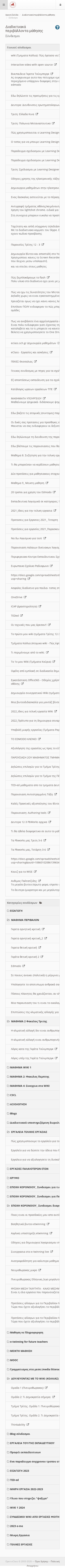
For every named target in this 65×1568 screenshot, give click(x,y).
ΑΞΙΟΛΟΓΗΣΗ (18, 1104)
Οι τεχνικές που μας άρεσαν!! (29, 625)
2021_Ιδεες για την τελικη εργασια (32, 510)
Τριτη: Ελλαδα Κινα (23, 114)
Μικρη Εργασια (20, 1535)
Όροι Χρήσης (41, 1561)
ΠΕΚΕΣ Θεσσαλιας (22, 361)
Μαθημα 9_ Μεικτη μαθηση (28, 483)
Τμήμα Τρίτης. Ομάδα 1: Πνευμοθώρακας (36, 1406)
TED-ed (14, 1480)
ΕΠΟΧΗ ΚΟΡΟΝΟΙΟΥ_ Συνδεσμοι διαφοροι (38, 1205)
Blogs (13, 1113)
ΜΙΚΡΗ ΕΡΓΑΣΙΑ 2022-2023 (26, 1489)
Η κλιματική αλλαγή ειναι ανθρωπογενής (36, 1039)
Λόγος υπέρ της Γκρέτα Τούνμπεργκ (33, 1058)
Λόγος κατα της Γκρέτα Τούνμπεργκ (33, 1049)
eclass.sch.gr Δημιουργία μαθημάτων (34, 343)
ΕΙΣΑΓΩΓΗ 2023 (19, 1470)
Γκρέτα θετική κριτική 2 (26, 956)
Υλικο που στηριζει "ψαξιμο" (29, 1498)
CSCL (13, 1095)
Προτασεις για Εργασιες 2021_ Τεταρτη (35, 520)
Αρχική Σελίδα (11, 15)
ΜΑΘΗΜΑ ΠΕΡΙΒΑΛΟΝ (25, 920)
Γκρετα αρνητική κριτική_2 (27, 938)
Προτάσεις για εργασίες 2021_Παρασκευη (36, 529)
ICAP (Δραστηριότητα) (25, 606)
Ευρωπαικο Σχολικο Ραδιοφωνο (30, 566)
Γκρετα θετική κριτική (24, 947)
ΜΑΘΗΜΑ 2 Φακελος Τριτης (29, 1021)
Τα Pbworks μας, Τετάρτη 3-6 (29, 849)
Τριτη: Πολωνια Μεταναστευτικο (31, 123)
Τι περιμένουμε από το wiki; (28, 652)
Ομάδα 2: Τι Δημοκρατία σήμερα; (31, 1397)
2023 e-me (16, 1526)
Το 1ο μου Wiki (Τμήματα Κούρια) (32, 661)
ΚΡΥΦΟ (14, 1178)
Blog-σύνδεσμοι (20, 1434)
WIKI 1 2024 (17, 1507)
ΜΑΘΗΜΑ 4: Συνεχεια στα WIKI (30, 1085)
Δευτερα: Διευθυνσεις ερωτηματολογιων (36, 105)
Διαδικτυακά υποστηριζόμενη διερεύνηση (37, 1122)
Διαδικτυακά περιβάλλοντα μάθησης (38, 15)
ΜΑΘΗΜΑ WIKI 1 (20, 1067)
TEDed (15, 615)
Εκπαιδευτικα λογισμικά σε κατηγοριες (35, 501)
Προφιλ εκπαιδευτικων (25, 1452)
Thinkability (19, 1424)
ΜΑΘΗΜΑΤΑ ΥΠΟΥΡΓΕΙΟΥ (27, 398)
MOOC (14, 1360)
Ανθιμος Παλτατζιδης (24, 881)
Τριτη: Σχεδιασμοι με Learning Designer (36, 169)
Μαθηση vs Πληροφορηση (26, 1332)
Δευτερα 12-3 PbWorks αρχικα (30, 822)
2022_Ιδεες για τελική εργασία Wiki (32, 711)
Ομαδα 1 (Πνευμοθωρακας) (28, 1387)
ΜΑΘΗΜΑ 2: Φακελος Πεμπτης (29, 1076)
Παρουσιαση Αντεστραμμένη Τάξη (32, 794)
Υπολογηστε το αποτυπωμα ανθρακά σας (36, 984)
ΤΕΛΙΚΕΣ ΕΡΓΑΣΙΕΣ (21, 1544)
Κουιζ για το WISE (22, 871)
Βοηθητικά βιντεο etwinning (29, 1224)
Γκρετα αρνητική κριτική (26, 929)
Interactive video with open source (32, 64)
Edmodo (16, 966)
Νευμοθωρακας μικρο (24, 1270)
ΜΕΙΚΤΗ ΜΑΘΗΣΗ (21, 1351)
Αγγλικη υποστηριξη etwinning (30, 1233)
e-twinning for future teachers (29, 1341)
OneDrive (17, 597)
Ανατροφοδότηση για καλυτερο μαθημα (35, 1261)
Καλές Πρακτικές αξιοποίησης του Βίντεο (36, 803)
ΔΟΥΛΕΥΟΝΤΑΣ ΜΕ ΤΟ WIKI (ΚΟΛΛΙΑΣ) (35, 1378)
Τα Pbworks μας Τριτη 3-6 (27, 840)
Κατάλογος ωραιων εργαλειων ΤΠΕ (32, 389)
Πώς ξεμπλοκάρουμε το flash (29, 277)
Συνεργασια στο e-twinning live (30, 1251)
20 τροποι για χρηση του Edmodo (32, 492)
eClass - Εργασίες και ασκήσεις (30, 352)
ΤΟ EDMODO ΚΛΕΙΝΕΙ (24, 739)
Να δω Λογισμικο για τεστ (27, 538)
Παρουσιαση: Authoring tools (29, 812)
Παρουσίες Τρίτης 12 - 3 (26, 244)
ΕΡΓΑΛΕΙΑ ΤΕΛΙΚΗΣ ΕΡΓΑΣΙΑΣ (29, 1132)
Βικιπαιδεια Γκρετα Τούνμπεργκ (31, 74)
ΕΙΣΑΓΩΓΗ (16, 910)
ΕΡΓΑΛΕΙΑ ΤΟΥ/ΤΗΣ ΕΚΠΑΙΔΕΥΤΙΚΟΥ (32, 1443)
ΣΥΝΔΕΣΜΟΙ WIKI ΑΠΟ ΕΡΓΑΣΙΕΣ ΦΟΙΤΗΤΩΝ (37, 1516)
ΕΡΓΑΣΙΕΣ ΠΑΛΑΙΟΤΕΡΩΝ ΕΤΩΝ (29, 1168)
